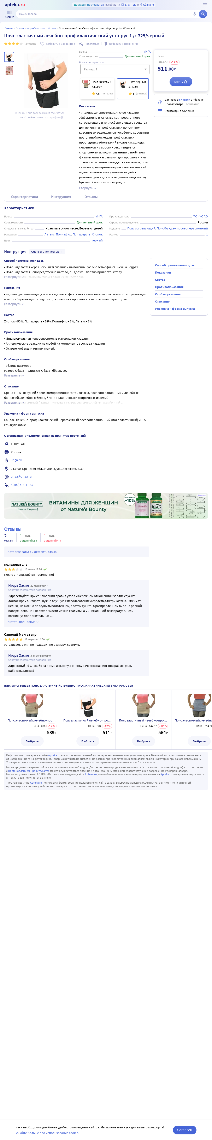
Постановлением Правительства (28, 771)
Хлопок (97, 234)
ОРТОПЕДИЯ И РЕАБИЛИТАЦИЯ (31, 28)
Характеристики (24, 196)
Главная (9, 28)
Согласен (184, 1129)
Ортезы (52, 28)
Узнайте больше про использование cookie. (47, 1133)
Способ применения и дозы (175, 265)
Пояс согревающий (141, 228)
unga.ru (16, 460)
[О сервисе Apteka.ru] (205, 4)
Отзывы (91, 196)
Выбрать (32, 741)
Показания (163, 272)
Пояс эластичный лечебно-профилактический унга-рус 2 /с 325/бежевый (143, 720)
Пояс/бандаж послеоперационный (182, 228)
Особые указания (168, 294)
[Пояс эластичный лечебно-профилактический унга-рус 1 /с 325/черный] (132, 89)
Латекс (49, 234)
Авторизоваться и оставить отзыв (32, 552)
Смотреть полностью (45, 251)
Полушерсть (81, 234)
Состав (160, 279)
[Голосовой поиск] (194, 14)
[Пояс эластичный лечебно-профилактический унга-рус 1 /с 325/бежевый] (97, 89)
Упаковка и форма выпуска (175, 308)
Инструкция (61, 196)
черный (97, 240)
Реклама (202, 495)
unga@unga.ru (21, 476)
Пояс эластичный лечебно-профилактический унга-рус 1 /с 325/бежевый (32, 720)
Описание (162, 301)
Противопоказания (169, 287)
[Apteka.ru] (15, 4)
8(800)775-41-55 (22, 485)
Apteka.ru (54, 755)
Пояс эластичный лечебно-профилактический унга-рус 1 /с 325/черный (87, 720)
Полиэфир (63, 234)
